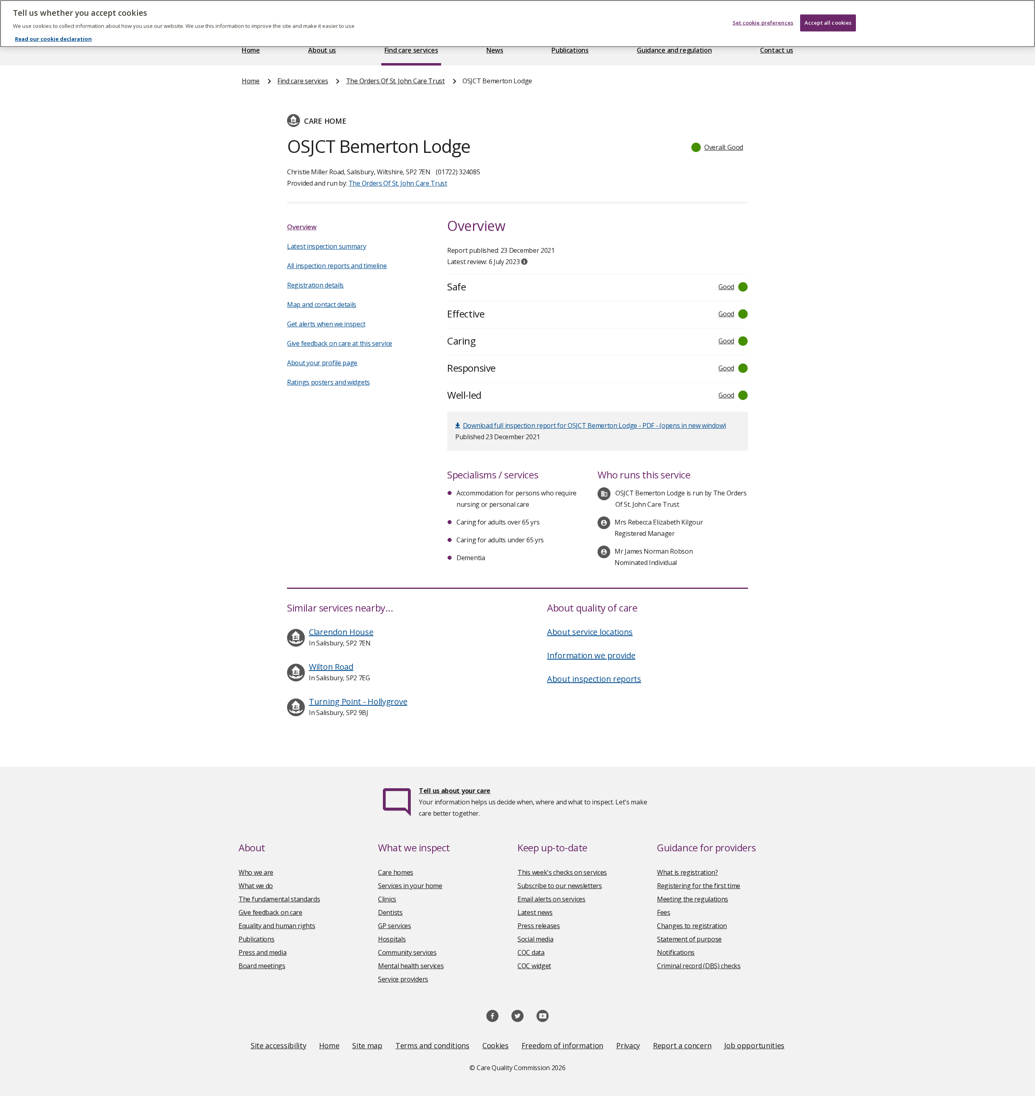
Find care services (411, 50)
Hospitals (392, 939)
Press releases (539, 925)
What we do (256, 885)
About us (322, 50)
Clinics (387, 899)
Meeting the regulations (692, 899)
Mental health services (411, 965)
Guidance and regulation (674, 50)
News (494, 50)
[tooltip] (524, 261)
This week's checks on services (562, 872)
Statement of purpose (689, 939)
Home (251, 50)
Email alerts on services (551, 899)
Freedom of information (562, 1045)
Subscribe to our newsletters (560, 885)
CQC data (531, 952)
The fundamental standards (279, 899)
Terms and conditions (432, 1045)
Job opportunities (754, 1045)
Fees (663, 912)
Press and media (263, 952)
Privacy (628, 1045)
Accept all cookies (828, 22)
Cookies (495, 1045)
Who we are (256, 872)
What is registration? (687, 872)
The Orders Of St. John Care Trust (395, 80)
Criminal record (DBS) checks (699, 965)
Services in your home (410, 885)
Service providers (403, 979)
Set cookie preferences (763, 22)
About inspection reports (594, 678)
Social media (535, 939)
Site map (367, 1045)
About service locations (590, 631)
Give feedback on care (270, 912)
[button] (717, 147)
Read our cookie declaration (53, 38)
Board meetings (262, 965)
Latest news (535, 912)
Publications (569, 50)
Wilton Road (331, 666)
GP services (394, 925)
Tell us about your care (454, 790)
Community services (407, 952)
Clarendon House (341, 631)
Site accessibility (278, 1045)
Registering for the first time (698, 885)
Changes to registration (692, 925)
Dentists (390, 912)
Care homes (395, 872)
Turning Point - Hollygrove (358, 701)
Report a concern (682, 1045)
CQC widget (534, 965)
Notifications (676, 952)
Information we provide (591, 655)
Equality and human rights (277, 925)
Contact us (776, 50)
